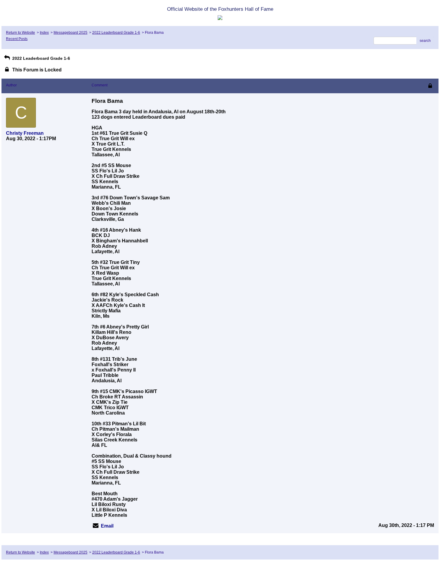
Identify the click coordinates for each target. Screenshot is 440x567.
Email (107, 525)
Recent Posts (17, 39)
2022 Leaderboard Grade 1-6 (116, 32)
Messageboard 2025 (70, 32)
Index (44, 32)
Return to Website (20, 32)
